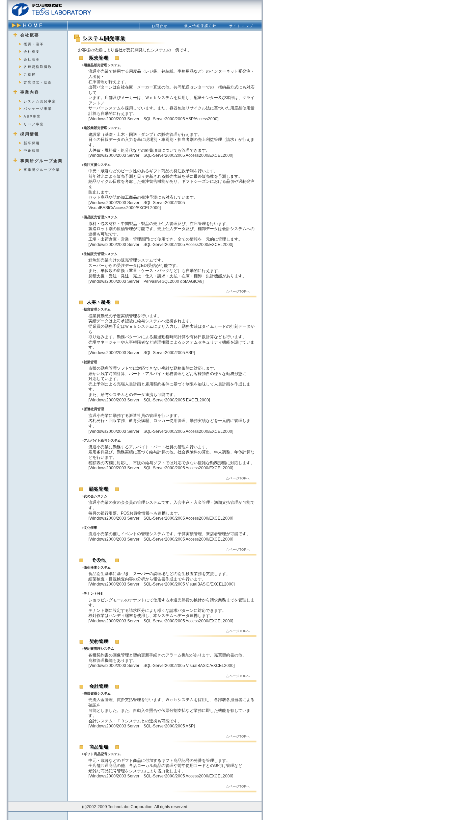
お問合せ (160, 26)
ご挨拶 (30, 74)
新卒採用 (32, 143)
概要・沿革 (34, 44)
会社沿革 (32, 59)
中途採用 (32, 150)
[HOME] (37, 25)
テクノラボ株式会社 (51, 9)
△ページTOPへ (238, 291)
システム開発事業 (40, 101)
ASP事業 (32, 116)
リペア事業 (34, 124)
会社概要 (32, 51)
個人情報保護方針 (200, 26)
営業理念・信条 (38, 82)
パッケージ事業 (38, 108)
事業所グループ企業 (42, 170)
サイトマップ (241, 26)
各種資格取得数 (38, 67)
